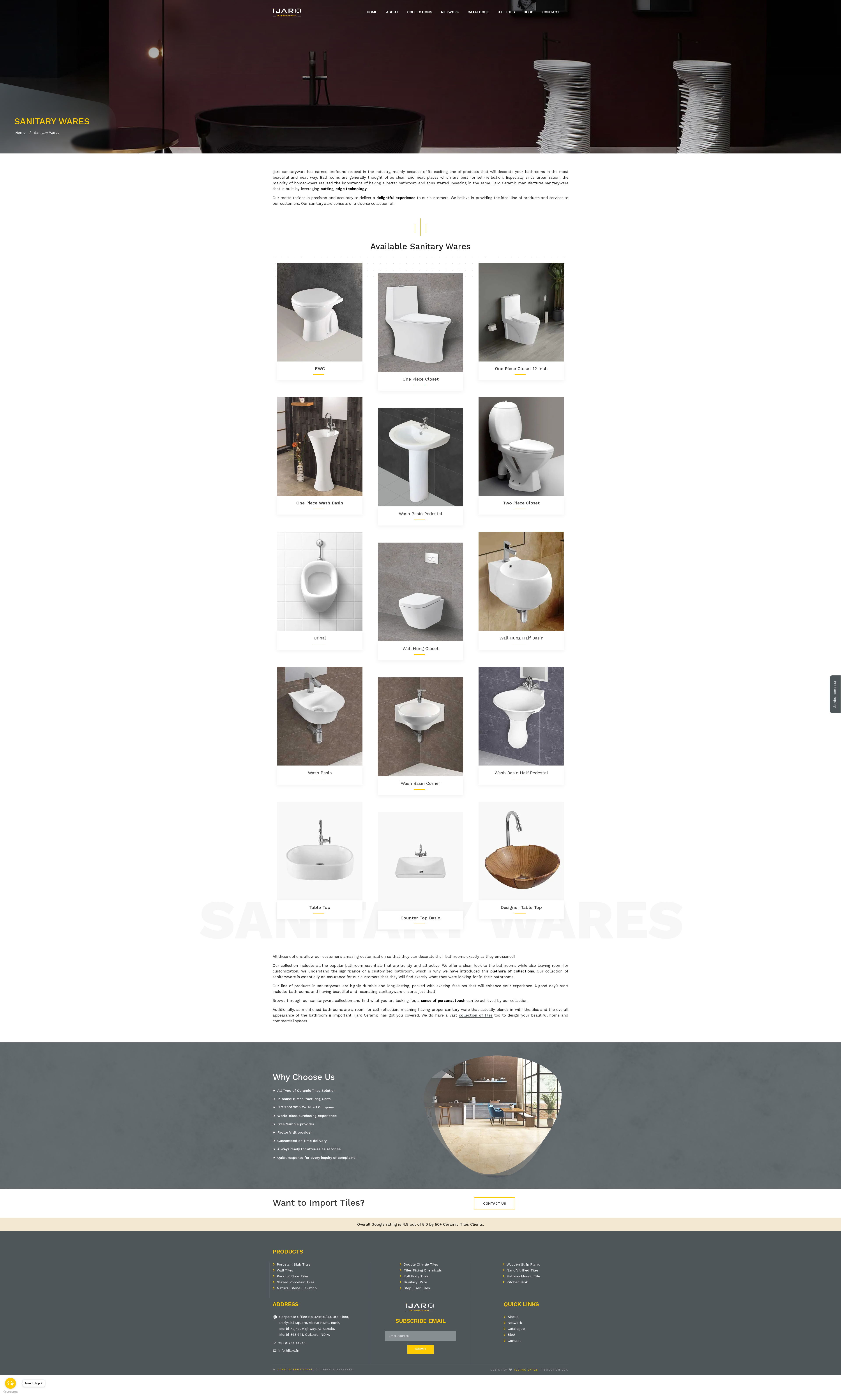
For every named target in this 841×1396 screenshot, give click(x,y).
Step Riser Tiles (417, 1288)
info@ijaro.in (288, 1350)
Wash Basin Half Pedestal (521, 772)
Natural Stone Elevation (297, 1288)
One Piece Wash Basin (319, 503)
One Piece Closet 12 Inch (521, 368)
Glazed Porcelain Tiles (295, 1282)
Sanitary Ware (415, 1282)
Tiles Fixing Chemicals (423, 1270)
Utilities (506, 12)
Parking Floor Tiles (293, 1276)
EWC (320, 368)
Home (372, 12)
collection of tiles (476, 1015)
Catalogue (478, 12)
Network (450, 12)
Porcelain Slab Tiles (293, 1264)
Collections (419, 12)
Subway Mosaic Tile (523, 1276)
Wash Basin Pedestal (420, 513)
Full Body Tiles (416, 1276)
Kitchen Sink (517, 1282)
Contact (550, 12)
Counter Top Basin (420, 918)
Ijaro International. (295, 1369)
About (392, 12)
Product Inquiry (835, 697)
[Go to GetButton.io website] (11, 1391)
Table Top (319, 907)
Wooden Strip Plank (523, 1264)
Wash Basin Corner (420, 783)
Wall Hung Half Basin (521, 638)
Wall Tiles (285, 1270)
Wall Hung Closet (421, 648)
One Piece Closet (421, 379)
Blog (529, 12)
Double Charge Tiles (421, 1264)
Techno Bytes (525, 1369)
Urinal (320, 638)
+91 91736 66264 (292, 1343)
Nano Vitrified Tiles (523, 1270)
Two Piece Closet (521, 503)
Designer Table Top (521, 907)
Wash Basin (320, 772)
